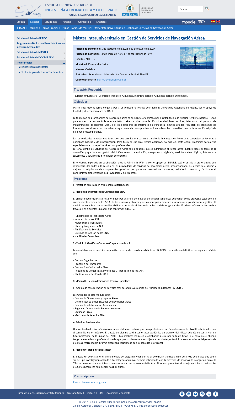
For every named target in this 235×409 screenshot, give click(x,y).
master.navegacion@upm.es (111, 80)
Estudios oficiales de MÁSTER (32, 52)
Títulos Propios (49, 28)
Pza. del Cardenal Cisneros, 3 (88, 406)
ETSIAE (21, 28)
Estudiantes (51, 22)
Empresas (101, 22)
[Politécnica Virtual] (201, 21)
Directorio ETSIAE (94, 393)
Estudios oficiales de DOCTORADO (35, 57)
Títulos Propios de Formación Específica (42, 72)
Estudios (34, 22)
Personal (66, 22)
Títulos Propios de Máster (76, 28)
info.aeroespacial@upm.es (153, 406)
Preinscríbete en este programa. (89, 382)
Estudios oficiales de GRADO (32, 38)
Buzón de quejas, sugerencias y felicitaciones (40, 393)
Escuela (21, 22)
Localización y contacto (118, 393)
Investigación (84, 22)
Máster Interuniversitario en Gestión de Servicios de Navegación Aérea (133, 28)
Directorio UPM (74, 393)
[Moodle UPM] (190, 22)
